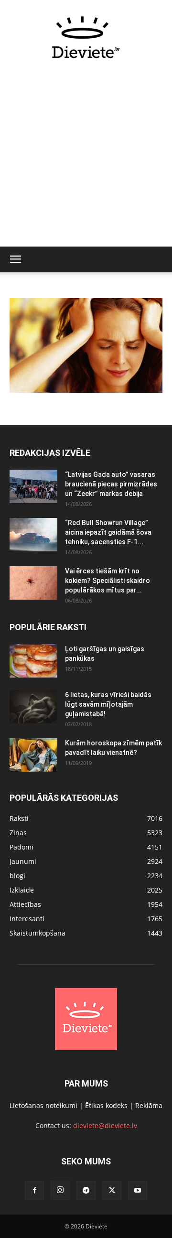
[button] (15, 259)
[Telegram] (86, 1190)
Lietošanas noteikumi (43, 1105)
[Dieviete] (86, 37)
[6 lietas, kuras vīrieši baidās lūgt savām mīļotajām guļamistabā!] (33, 706)
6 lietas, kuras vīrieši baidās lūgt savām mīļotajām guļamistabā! (108, 704)
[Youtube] (137, 1190)
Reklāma (148, 1105)
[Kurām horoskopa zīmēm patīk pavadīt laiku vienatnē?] (33, 755)
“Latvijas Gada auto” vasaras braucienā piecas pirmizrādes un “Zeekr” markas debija (111, 484)
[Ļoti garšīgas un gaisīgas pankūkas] (33, 661)
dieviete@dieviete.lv (105, 1125)
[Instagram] (60, 1190)
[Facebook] (34, 1190)
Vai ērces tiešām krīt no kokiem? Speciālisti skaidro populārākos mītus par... (107, 580)
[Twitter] (111, 1190)
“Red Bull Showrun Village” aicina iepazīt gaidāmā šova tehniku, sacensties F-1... (108, 532)
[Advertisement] (86, 158)
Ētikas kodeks (106, 1105)
